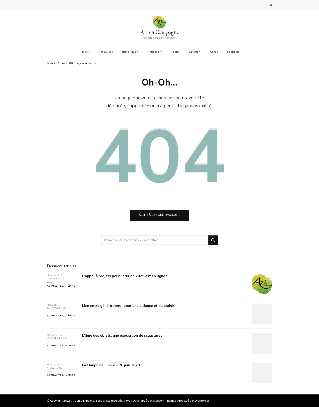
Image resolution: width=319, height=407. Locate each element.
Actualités (106, 52)
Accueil (85, 52)
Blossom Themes (164, 401)
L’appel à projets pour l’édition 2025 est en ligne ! (124, 275)
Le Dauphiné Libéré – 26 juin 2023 (111, 365)
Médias (175, 52)
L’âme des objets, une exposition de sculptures (122, 335)
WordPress (202, 401)
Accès (214, 52)
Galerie (193, 52)
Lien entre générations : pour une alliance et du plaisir (128, 305)
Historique (129, 52)
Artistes (153, 52)
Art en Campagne (159, 32)
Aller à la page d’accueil (159, 215)
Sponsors (233, 52)
